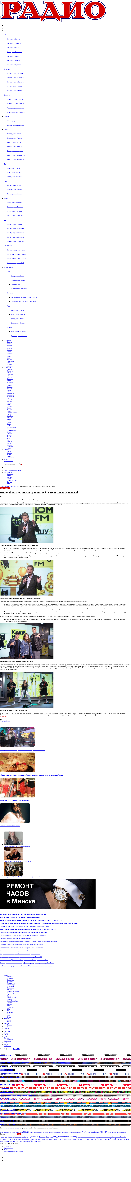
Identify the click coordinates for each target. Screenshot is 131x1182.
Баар (8, 375)
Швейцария (10, 366)
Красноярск (10, 988)
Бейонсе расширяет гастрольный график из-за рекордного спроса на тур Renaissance (27, 963)
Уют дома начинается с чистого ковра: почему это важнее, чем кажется (21, 947)
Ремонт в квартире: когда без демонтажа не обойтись (16, 951)
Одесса (9, 419)
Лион (8, 404)
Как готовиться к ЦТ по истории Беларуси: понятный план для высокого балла (24, 960)
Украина (9, 345)
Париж (9, 422)
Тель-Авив (10, 437)
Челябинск (10, 446)
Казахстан (9, 353)
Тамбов (9, 1004)
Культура (9, 453)
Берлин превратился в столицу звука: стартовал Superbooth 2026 (21, 957)
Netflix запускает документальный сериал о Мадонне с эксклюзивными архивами (26, 966)
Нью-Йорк (10, 416)
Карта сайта (7, 1146)
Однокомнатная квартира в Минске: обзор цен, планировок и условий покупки (24, 926)
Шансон (6, 116)
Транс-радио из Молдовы (15, 151)
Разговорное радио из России (16, 250)
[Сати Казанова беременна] (15, 822)
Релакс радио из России (14, 202)
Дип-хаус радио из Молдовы (16, 112)
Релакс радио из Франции (15, 215)
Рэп (5, 220)
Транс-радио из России (14, 133)
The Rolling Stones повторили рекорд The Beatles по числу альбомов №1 (23, 914)
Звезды (9, 451)
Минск (9, 408)
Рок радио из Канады (13, 60)
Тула (8, 438)
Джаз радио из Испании (18, 323)
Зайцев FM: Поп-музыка (9, 1077)
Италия (9, 351)
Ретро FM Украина (7, 1099)
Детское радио (3, 1137)
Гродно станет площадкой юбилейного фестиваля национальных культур (23, 932)
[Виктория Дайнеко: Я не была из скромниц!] (13, 844)
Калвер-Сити (10, 396)
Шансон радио (26, 1141)
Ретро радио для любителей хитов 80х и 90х (82, 1139)
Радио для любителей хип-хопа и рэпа (87, 1137)
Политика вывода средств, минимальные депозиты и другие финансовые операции (32, 1063)
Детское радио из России (18, 331)
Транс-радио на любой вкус (8, 1141)
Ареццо (9, 372)
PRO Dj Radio (5, 1055)
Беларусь (9, 342)
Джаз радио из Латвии (17, 318)
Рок (5, 35)
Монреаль (9, 409)
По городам (7, 367)
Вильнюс (9, 383)
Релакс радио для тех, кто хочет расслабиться (55, 1139)
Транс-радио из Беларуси (14, 142)
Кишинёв (9, 400)
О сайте (6, 459)
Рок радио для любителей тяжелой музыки (113, 1139)
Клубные (7, 69)
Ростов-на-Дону (11, 427)
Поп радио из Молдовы (14, 176)
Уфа (8, 440)
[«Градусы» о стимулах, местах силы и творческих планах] (17, 746)
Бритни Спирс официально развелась (14, 800)
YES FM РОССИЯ (7, 1084)
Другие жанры (8, 267)
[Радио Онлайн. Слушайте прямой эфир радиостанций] (53, 22)
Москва (9, 411)
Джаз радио (11, 1137)
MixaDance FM (5, 1066)
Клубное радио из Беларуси (15, 82)
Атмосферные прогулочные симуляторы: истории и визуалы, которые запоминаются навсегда (28, 941)
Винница (9, 385)
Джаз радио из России (17, 310)
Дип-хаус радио (19, 1137)
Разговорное (8, 246)
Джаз (8, 306)
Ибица (9, 391)
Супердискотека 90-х (8, 1110)
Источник (3, 716)
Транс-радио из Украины (14, 138)
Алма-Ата (9, 369)
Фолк (8, 271)
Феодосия (9, 441)
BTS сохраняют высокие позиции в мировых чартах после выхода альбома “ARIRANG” (28, 929)
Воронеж (9, 388)
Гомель (9, 390)
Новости (6, 449)
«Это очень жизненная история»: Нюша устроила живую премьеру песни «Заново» (32, 775)
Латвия (9, 356)
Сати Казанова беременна (10, 826)
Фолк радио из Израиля (18, 280)
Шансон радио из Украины (15, 125)
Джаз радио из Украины (18, 314)
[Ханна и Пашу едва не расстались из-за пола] (13, 860)
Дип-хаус (7, 95)
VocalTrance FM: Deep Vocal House (13, 1114)
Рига (8, 425)
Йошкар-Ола (10, 393)
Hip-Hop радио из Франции (15, 241)
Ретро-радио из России (14, 185)
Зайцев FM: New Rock (8, 1121)
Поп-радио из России (13, 168)
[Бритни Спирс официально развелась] (17, 797)
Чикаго (9, 448)
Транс (6, 129)
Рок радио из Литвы (13, 56)
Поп (5, 164)
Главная (2, 486)
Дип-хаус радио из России (15, 99)
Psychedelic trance (6, 1092)
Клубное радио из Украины (15, 77)
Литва (8, 358)
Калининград (10, 395)
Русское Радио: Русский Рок (11, 1073)
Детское (9, 327)
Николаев (9, 417)
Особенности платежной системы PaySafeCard (18, 1095)
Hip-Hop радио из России (15, 224)
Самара (9, 428)
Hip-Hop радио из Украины (15, 228)
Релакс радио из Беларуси (15, 211)
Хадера (9, 443)
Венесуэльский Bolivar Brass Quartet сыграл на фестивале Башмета (24, 877)
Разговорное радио (35, 1139)
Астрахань (10, 374)
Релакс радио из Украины (15, 207)
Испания (9, 350)
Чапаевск (9, 445)
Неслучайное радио (7, 1124)
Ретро (5, 181)
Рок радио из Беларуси (14, 47)
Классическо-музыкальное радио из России (24, 297)
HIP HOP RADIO (6, 1070)
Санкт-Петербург (11, 430)
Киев (8, 398)
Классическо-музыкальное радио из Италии (24, 301)
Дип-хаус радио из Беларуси (15, 108)
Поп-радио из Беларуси (14, 172)
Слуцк (9, 432)
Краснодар (10, 401)
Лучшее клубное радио (46, 1137)
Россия (9, 343)
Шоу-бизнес (10, 457)
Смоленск (9, 433)
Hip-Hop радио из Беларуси (15, 233)
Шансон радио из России (14, 121)
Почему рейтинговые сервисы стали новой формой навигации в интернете (23, 935)
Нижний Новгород (12, 412)
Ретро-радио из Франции (14, 194)
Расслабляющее (65, 1132)
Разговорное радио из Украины (16, 254)
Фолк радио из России (17, 276)
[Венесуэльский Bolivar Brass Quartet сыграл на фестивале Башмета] (13, 875)
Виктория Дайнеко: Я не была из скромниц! (17, 846)
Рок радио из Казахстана (14, 52)
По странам (7, 340)
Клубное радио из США (14, 90)
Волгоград (10, 387)
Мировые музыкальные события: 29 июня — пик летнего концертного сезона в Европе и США (31, 920)
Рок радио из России (13, 39)
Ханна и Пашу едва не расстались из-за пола (17, 861)
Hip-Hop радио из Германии (15, 237)
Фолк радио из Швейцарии (19, 288)
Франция (9, 364)
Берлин (9, 380)
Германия (9, 346)
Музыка (9, 456)
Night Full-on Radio (7, 1106)
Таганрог (9, 435)
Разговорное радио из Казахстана (17, 258)
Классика (10, 293)
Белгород (9, 377)
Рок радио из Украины (14, 43)
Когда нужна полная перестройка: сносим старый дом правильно (20, 954)
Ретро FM (16, 1049)
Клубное (9, 1132)
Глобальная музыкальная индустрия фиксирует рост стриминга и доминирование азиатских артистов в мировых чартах (39, 923)
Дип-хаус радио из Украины (15, 103)
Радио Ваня (4, 1088)
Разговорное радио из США (15, 263)
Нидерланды (10, 361)
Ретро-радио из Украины (14, 189)
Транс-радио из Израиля (14, 146)
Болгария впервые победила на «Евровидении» (15, 938)
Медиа (9, 454)
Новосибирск (10, 414)
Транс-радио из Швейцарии (15, 159)
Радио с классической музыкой (105, 1137)
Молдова (9, 359)
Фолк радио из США (17, 284)
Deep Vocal (4, 1117)
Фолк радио (19, 1141)
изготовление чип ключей (13, 1128)
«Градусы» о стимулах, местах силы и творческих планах (22, 750)
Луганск (9, 406)
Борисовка (10, 382)
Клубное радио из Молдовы (15, 86)
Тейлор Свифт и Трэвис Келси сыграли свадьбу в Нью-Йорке (20, 917)
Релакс (6, 198)
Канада (9, 354)
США (8, 363)
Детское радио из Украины (19, 336)
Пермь (9, 424)
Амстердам (10, 371)
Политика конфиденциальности (13, 1151)
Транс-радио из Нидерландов (16, 155)
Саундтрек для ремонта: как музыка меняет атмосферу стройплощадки (21, 944)
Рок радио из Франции (14, 65)
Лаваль (9, 403)
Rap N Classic (5, 1103)
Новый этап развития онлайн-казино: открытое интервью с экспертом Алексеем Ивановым (35, 1081)
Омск (8, 420)
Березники (10, 379)
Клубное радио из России (15, 73)
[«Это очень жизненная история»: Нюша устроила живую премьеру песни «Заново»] (17, 771)
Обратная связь (8, 461)
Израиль (9, 348)
